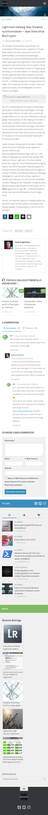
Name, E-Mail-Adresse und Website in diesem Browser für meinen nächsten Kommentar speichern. (22, 481)
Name (8, 459)
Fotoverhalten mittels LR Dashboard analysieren (33, 304)
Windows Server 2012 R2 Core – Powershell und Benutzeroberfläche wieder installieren (30, 556)
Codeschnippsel (21, 567)
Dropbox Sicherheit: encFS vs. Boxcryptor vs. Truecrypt (10, 304)
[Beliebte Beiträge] (24, 515)
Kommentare (12, 328)
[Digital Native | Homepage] (5, 3)
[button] (5, 216)
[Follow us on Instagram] (44, 503)
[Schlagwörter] (38, 515)
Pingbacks (31, 328)
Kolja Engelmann (13, 41)
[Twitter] (40, 503)
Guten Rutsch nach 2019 (25, 540)
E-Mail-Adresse (32, 459)
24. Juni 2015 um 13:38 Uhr (28, 384)
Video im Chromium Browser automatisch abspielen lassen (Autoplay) (27, 591)
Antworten (14, 350)
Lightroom (28, 231)
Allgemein (7, 19)
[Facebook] (35, 503)
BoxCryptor (19, 231)
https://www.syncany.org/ (22, 411)
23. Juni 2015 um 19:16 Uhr (25, 336)
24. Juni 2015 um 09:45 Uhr (23, 358)
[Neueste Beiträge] (9, 515)
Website (8, 468)
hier (20, 189)
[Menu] (44, 3)
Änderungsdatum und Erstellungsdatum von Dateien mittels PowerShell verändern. (27, 573)
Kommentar (10, 440)
